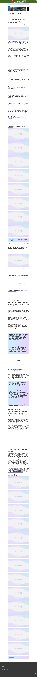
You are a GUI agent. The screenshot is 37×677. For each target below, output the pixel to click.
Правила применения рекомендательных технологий (9, 670)
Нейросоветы (11, 239)
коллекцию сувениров (13, 42)
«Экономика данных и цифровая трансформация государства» (18, 123)
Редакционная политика (4, 669)
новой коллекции (14, 48)
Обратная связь (3, 666)
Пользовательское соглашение (5, 665)
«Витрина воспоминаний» (13, 67)
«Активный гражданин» (18, 84)
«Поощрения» (19, 66)
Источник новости (26, 243)
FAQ (1, 663)
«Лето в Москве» (12, 103)
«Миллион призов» (21, 41)
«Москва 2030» (26, 66)
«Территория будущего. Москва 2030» (14, 69)
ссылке (16, 88)
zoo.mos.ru (18, 281)
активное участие (17, 50)
